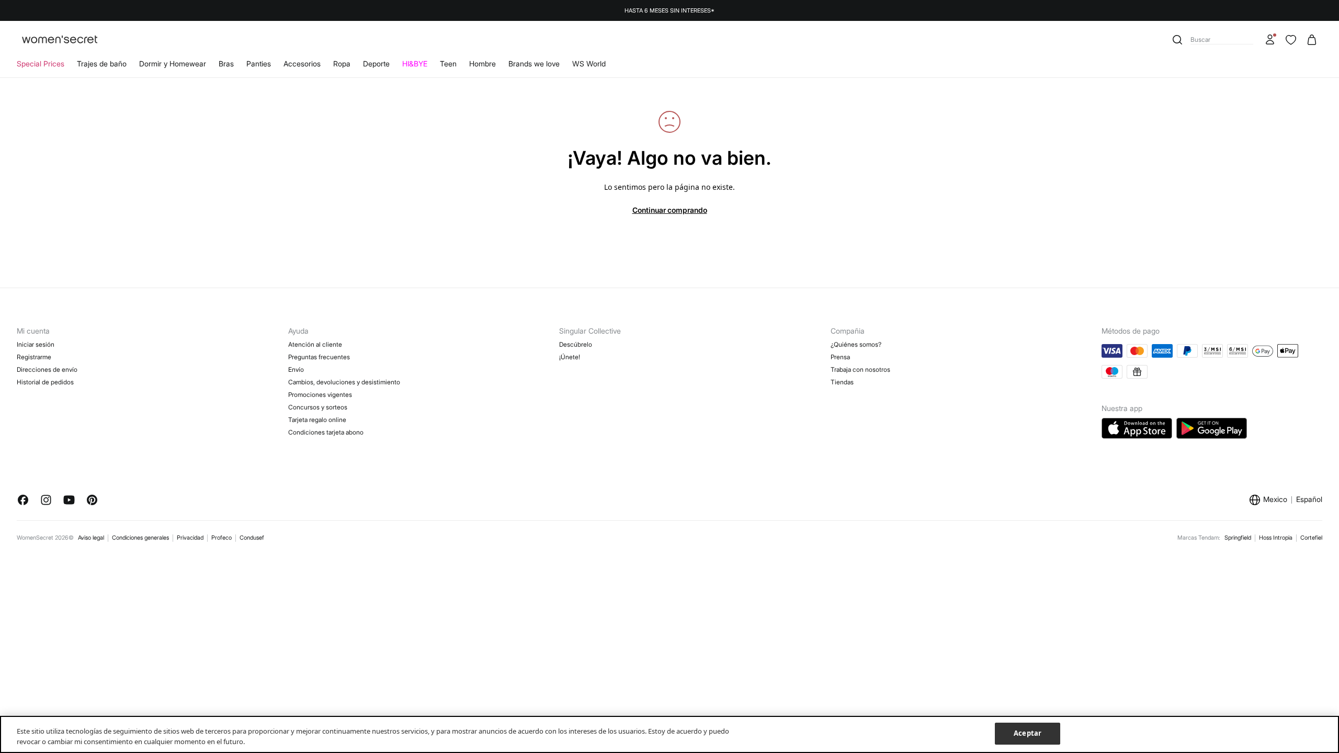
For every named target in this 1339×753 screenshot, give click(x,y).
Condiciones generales (140, 537)
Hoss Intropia (1275, 537)
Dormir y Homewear (172, 63)
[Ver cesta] (1311, 40)
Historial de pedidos (45, 382)
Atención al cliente (315, 344)
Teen (448, 63)
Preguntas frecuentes (319, 357)
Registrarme (34, 357)
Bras (226, 63)
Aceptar (1027, 733)
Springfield (1237, 537)
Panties (258, 63)
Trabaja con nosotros (860, 369)
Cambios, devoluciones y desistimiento (344, 382)
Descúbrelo (575, 344)
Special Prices (40, 63)
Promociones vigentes (320, 394)
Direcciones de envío (47, 369)
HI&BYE (414, 63)
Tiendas (842, 382)
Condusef (252, 537)
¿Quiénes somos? (856, 344)
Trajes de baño (102, 63)
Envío (296, 369)
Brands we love (534, 63)
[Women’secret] (59, 40)
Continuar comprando (669, 210)
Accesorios (302, 63)
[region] (669, 734)
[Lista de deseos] (1290, 40)
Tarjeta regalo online (317, 420)
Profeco (221, 537)
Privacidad (190, 537)
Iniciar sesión (35, 344)
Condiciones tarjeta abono (326, 432)
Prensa (840, 357)
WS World (589, 63)
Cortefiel (1311, 537)
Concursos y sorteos (317, 407)
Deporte (376, 63)
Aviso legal (91, 537)
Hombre (482, 63)
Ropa (341, 63)
